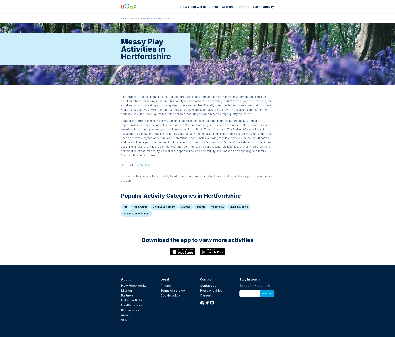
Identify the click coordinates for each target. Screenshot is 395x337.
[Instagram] (207, 302)
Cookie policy (170, 295)
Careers (206, 295)
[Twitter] (212, 302)
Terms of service (172, 290)
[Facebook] (202, 302)
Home (124, 18)
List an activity (263, 7)
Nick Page (145, 165)
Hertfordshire (147, 18)
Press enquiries (211, 290)
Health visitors (131, 305)
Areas (134, 18)
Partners (243, 7)
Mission (227, 7)
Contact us (208, 285)
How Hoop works (193, 7)
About (213, 7)
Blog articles (130, 310)
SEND (125, 320)
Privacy (166, 285)
